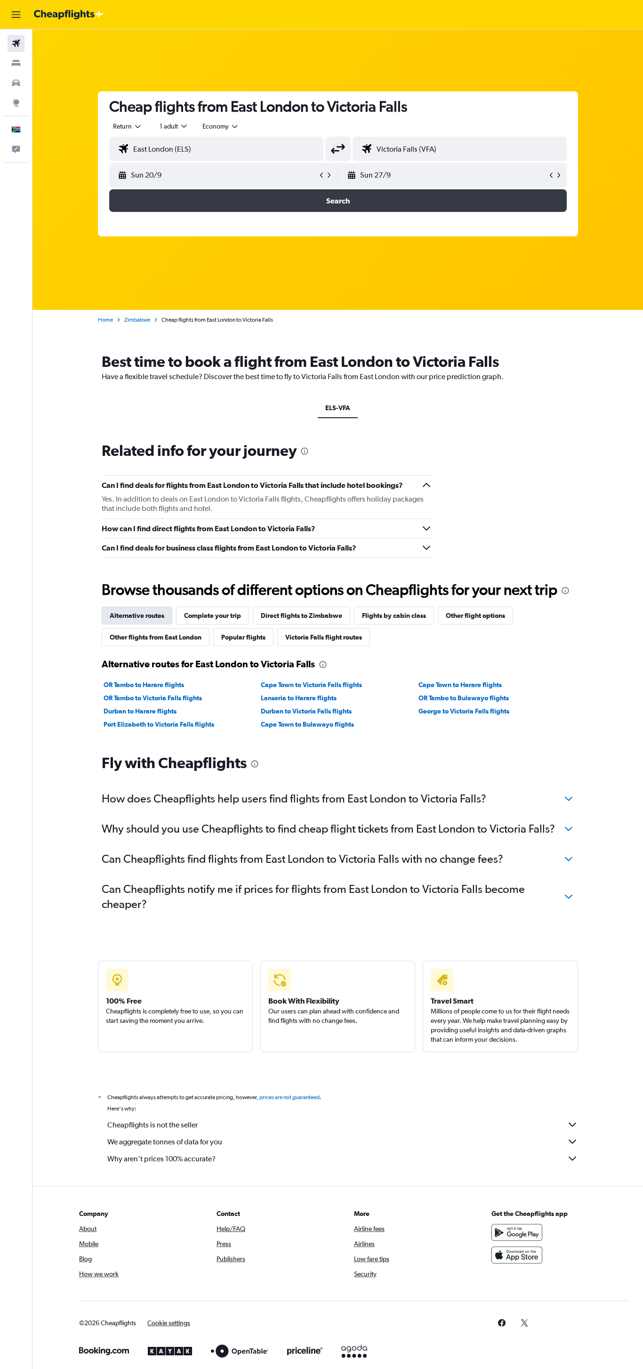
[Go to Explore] (16, 102)
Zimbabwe (137, 319)
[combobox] (127, 126)
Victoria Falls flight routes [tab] (323, 637)
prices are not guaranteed (289, 1097)
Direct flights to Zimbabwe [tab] (301, 615)
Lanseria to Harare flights (299, 698)
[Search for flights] (16, 43)
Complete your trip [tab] (212, 615)
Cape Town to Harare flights (460, 685)
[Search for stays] (16, 63)
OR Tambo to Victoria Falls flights (153, 698)
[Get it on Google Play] (516, 1232)
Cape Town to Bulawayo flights (307, 724)
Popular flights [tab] (243, 637)
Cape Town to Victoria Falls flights (311, 685)
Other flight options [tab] (475, 615)
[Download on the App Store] (516, 1255)
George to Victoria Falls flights (463, 711)
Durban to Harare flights (140, 711)
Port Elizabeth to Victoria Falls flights (159, 724)
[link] (501, 1322)
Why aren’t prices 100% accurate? (161, 1158)
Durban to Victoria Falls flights (306, 711)
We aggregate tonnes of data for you (164, 1141)
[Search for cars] (16, 82)
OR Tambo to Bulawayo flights (463, 698)
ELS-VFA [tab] (337, 408)
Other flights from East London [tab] (155, 637)
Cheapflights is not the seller (152, 1124)
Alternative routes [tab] (137, 615)
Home (105, 319)
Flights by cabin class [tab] (394, 615)
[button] (16, 14)
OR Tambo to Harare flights (144, 685)
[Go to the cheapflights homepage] (69, 14)
